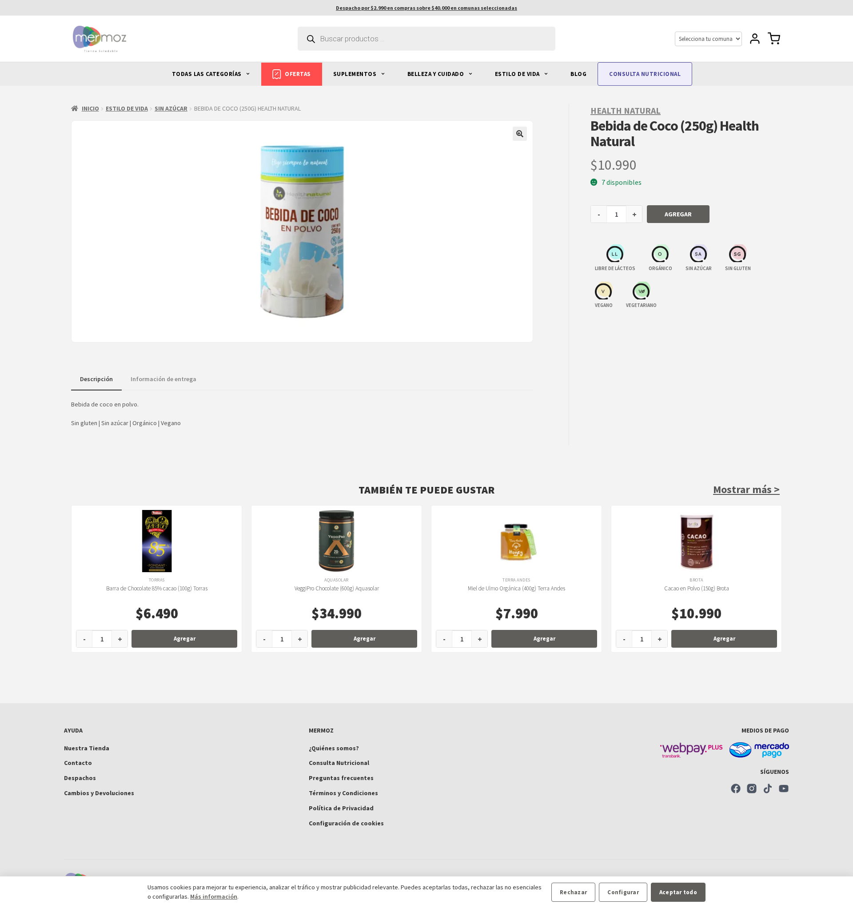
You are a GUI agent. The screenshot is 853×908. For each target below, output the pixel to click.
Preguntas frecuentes (341, 778)
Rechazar (573, 892)
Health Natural (625, 110)
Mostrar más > (746, 489)
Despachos (80, 778)
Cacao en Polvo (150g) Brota (696, 588)
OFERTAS (298, 74)
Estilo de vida (127, 108)
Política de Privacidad (341, 808)
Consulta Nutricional (339, 763)
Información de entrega (163, 379)
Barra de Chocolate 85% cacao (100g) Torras (156, 588)
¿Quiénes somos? (334, 748)
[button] (520, 134)
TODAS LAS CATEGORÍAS (207, 74)
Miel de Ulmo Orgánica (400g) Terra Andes (516, 588)
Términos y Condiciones (343, 793)
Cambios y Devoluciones (99, 793)
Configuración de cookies (346, 823)
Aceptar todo (678, 892)
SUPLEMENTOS (355, 74)
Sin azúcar (171, 108)
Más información (213, 896)
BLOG (578, 74)
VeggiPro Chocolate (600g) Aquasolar (337, 588)
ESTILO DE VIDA (518, 74)
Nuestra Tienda (86, 748)
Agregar (678, 214)
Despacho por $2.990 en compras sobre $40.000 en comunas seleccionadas (426, 7)
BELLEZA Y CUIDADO (436, 74)
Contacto (78, 763)
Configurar (623, 892)
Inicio (90, 108)
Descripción (96, 379)
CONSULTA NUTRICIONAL (645, 74)
